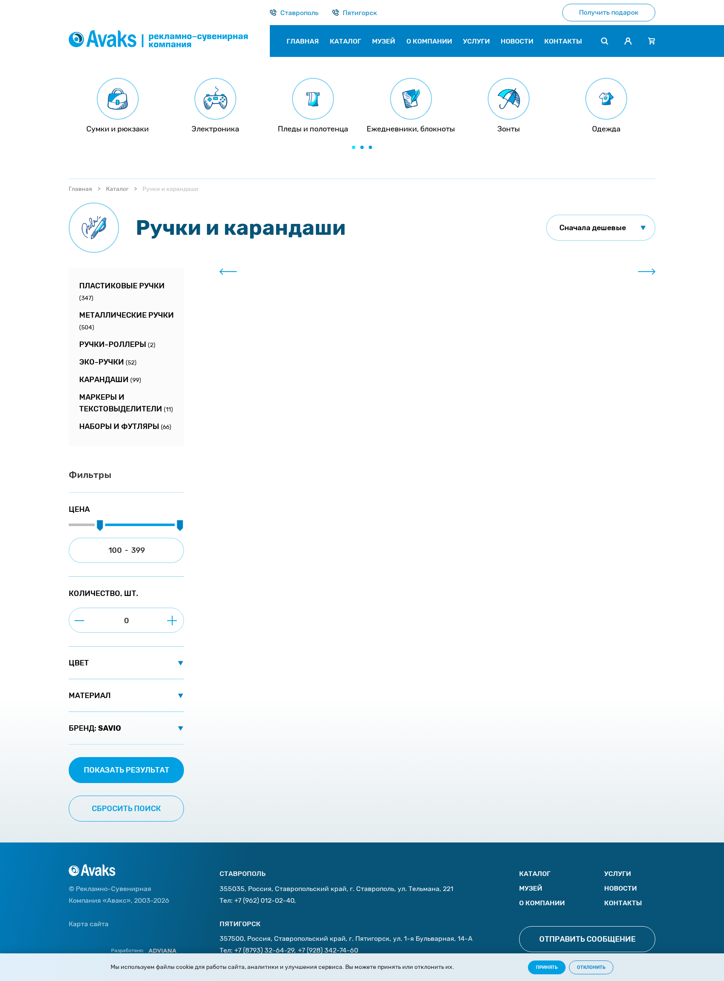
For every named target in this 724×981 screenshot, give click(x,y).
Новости (620, 888)
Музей (530, 888)
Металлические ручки (126, 321)
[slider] (100, 526)
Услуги (617, 874)
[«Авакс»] (169, 41)
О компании (542, 903)
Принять (547, 967)
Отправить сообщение (587, 939)
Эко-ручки (108, 362)
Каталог (117, 189)
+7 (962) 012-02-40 (264, 900)
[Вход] (628, 41)
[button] (353, 147)
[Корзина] (651, 41)
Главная (80, 189)
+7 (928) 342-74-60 (328, 950)
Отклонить (591, 967)
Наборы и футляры (125, 426)
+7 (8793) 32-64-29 (264, 950)
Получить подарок (609, 12)
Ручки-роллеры (117, 344)
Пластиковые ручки (122, 291)
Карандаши (110, 379)
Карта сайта (89, 924)
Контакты (623, 903)
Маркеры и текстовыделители (126, 403)
